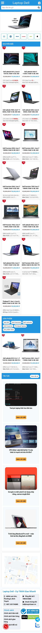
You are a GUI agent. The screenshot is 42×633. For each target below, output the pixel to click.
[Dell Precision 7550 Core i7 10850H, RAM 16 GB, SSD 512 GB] (31, 174)
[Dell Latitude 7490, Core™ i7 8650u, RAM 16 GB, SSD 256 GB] (11, 97)
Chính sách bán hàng (11, 616)
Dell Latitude (27, 322)
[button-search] (39, 7)
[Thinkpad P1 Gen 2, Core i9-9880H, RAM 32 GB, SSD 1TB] (11, 289)
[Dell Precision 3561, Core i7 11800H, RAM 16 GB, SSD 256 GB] (31, 135)
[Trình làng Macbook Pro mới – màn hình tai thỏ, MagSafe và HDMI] (21, 520)
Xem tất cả (34, 376)
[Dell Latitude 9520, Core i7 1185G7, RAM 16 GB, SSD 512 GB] (11, 250)
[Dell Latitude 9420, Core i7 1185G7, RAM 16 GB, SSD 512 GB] (31, 212)
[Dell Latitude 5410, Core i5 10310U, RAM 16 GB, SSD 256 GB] (11, 59)
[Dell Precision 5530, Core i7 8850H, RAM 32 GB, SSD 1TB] (31, 250)
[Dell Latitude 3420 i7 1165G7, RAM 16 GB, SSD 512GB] (31, 59)
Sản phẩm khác (9, 330)
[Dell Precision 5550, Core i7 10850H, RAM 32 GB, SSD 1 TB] (11, 135)
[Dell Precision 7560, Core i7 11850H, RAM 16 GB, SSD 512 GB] (11, 212)
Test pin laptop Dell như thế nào (21, 408)
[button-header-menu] (2, 3)
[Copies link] (37, 619)
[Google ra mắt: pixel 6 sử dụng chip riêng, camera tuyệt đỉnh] (21, 478)
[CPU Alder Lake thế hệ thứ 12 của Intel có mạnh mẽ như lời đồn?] (21, 436)
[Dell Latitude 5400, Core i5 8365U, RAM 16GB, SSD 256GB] (31, 97)
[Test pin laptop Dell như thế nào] (21, 394)
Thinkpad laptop (20, 326)
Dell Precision (16, 322)
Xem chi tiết (21, 417)
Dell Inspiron (8, 326)
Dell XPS (6, 322)
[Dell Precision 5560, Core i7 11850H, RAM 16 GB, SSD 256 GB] (11, 174)
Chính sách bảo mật (11, 613)
